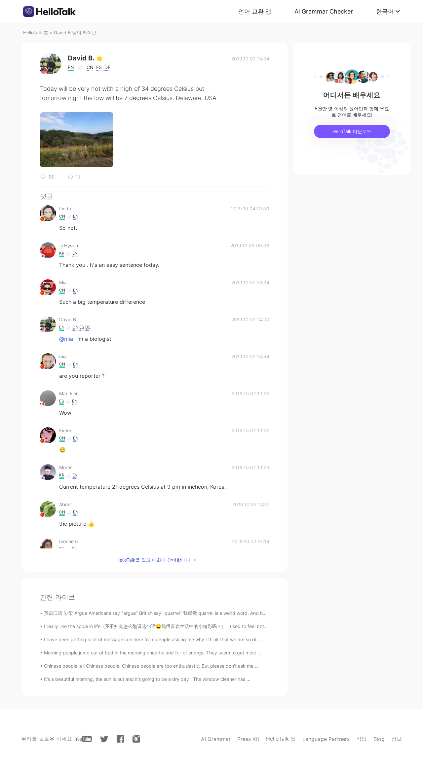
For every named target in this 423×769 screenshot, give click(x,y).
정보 (396, 738)
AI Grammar (216, 739)
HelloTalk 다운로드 (351, 131)
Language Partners (326, 739)
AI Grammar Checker (323, 11)
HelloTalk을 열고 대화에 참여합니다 (153, 560)
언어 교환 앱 (254, 11)
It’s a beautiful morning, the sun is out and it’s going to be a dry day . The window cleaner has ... (147, 679)
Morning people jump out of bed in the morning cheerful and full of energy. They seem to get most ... (152, 652)
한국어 (385, 11)
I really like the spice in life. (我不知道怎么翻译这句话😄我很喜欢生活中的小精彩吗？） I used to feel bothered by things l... (174, 626)
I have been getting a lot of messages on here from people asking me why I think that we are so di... (152, 639)
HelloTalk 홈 (35, 32)
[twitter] (104, 739)
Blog (379, 739)
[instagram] (136, 739)
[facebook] (120, 739)
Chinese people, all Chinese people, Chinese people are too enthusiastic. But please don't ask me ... (151, 666)
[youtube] (83, 739)
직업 (361, 738)
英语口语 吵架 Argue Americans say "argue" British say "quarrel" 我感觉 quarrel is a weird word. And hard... (159, 613)
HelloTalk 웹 (281, 738)
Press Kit (248, 739)
